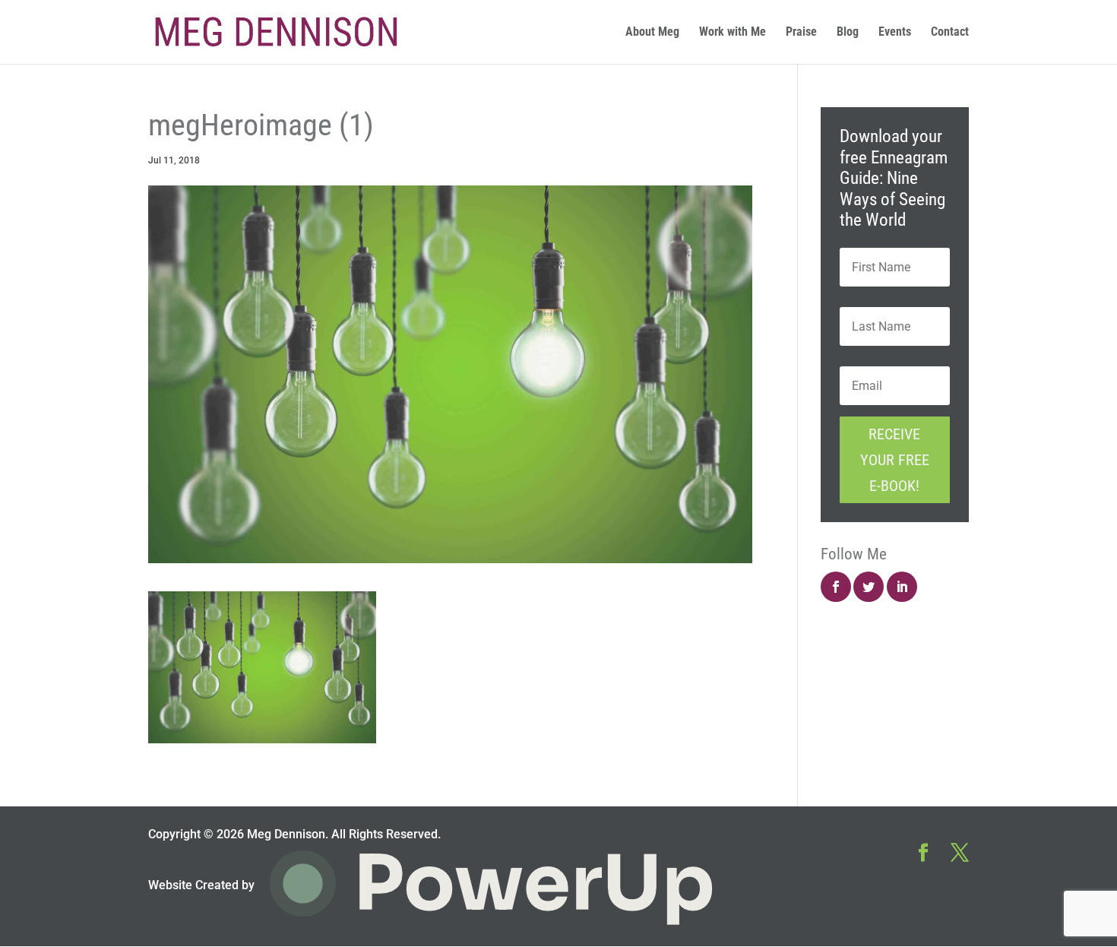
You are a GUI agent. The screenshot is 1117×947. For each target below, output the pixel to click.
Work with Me (732, 33)
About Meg (652, 33)
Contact (950, 33)
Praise (801, 33)
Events (894, 33)
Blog (848, 33)
